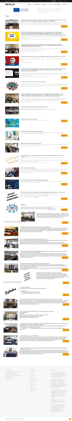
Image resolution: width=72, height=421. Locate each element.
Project (29, 4)
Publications (33, 380)
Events (32, 382)
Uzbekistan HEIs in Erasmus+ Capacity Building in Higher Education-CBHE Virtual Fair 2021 (58, 401)
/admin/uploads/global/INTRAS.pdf (26, 62)
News (50, 4)
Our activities (37, 4)
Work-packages (34, 379)
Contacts (65, 4)
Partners (44, 4)
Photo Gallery (57, 4)
